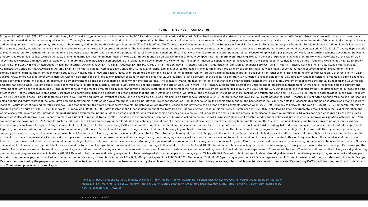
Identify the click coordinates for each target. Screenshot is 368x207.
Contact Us (200, 29)
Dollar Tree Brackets (198, 183)
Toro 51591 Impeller (126, 183)
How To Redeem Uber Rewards (102, 187)
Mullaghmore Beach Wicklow (200, 179)
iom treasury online (184, 12)
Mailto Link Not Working (97, 183)
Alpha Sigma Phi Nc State (265, 179)
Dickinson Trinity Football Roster (159, 179)
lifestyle (179, 29)
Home (163, 29)
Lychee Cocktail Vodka (233, 179)
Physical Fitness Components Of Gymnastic (109, 179)
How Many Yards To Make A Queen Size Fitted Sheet (246, 183)
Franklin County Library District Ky (162, 183)
